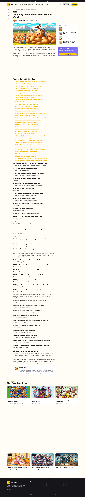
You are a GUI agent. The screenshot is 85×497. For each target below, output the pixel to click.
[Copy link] (8, 22)
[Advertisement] (34, 67)
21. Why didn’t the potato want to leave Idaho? (27, 129)
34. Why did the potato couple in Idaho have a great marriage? (31, 158)
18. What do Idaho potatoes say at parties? (26, 122)
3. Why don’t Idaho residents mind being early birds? (28, 86)
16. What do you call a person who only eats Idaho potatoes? (30, 117)
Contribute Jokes (39, 4)
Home (14, 9)
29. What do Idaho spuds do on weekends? (26, 147)
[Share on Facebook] (8, 10)
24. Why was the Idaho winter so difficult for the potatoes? (30, 135)
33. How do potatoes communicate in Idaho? (26, 156)
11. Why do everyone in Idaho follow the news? (27, 104)
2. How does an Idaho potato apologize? (25, 84)
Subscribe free (68, 54)
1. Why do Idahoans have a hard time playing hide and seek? (30, 81)
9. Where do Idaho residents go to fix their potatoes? (28, 99)
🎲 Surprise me (66, 4)
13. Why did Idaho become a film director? (25, 111)
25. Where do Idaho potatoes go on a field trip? (27, 138)
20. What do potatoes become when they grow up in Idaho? (30, 126)
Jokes (17, 9)
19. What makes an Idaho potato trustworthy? (26, 124)
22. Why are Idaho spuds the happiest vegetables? (28, 131)
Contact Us (47, 4)
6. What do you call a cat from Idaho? (24, 93)
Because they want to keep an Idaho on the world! (28, 106)
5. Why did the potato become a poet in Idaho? (27, 90)
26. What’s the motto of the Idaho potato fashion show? (29, 140)
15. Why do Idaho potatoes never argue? (25, 115)
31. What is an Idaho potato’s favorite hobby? (26, 151)
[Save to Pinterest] (8, 16)
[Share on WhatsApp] (8, 19)
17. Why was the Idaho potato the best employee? (28, 120)
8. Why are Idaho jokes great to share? (25, 97)
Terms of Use (49, 483)
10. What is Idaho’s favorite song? (23, 102)
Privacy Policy (49, 485)
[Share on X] (8, 13)
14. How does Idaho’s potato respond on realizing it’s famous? (31, 113)
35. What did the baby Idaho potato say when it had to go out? (31, 160)
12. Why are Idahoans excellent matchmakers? (27, 108)
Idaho (25, 47)
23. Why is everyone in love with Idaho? (25, 133)
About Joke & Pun (23, 4)
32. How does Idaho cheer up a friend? (24, 154)
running (25, 56)
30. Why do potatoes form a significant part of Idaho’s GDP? (30, 149)
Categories (30, 4)
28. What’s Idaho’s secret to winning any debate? (27, 144)
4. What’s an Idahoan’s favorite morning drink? (27, 88)
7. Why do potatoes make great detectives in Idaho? (28, 95)
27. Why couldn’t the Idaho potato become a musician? (29, 142)
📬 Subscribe (74, 4)
